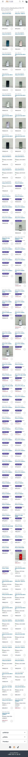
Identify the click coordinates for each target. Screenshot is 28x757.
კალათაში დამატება (10, 28)
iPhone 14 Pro (20, 384)
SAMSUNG (9, 12)
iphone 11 (7, 566)
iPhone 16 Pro (7, 247)
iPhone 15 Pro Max (8, 236)
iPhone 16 (7, 311)
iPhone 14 (7, 416)
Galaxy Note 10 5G (5, 711)
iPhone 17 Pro (7, 258)
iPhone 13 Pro (7, 438)
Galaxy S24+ (4, 619)
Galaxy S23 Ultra (18, 93)
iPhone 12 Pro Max (21, 513)
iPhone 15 (20, 181)
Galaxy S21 (4, 12)
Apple (16, 181)
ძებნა (20, 1)
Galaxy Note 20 (18, 698)
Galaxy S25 (17, 155)
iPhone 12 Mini (21, 546)
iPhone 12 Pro (7, 524)
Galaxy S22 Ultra (18, 53)
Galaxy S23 (17, 73)
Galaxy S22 (4, 32)
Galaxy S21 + (4, 685)
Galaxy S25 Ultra (18, 566)
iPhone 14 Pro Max (21, 373)
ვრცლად (11, 318)
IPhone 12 (20, 524)
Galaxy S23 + (4, 645)
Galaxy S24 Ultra (5, 593)
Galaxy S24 (4, 155)
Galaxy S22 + (17, 12)
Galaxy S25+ (17, 580)
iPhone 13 (7, 481)
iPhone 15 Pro (7, 205)
